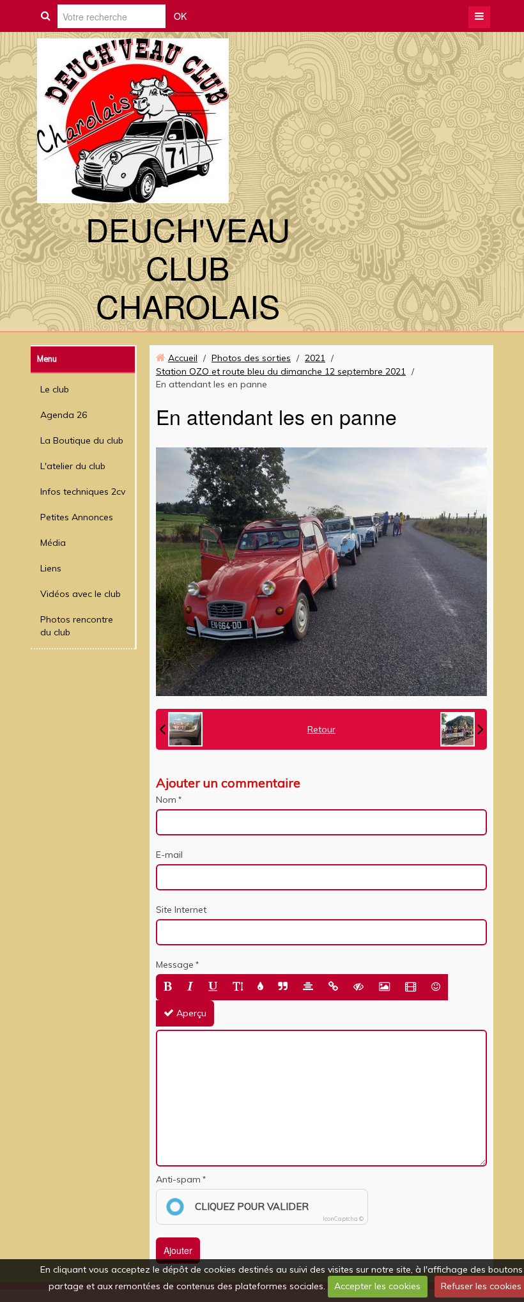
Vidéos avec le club (80, 594)
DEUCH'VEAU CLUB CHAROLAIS (188, 267)
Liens (50, 568)
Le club (54, 389)
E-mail (169, 854)
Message (175, 964)
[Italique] (190, 987)
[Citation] (282, 987)
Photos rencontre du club (76, 626)
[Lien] (333, 987)
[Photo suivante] (462, 729)
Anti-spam (178, 1179)
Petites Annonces (76, 517)
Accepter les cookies (377, 1286)
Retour (321, 729)
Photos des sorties (251, 358)
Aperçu (190, 1013)
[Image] (384, 987)
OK (180, 16)
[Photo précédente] (181, 729)
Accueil (182, 358)
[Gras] (168, 987)
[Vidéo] (410, 987)
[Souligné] (213, 987)
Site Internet (181, 909)
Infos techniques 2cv (82, 491)
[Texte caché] (358, 987)
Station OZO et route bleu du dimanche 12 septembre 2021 (281, 371)
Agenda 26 (63, 415)
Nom (166, 799)
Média (53, 542)
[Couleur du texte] (260, 987)
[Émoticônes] (436, 987)
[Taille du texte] (237, 987)
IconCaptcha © (343, 1218)
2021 (315, 358)
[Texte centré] (308, 987)
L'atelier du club (72, 466)
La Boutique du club (81, 440)
